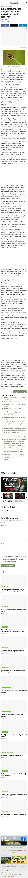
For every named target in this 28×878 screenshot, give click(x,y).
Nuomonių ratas (14, 847)
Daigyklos (7, 866)
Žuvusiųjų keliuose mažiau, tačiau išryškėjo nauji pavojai (13, 735)
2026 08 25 (4, 593)
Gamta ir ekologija (7, 752)
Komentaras (4, 525)
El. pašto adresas (6, 550)
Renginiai (11, 874)
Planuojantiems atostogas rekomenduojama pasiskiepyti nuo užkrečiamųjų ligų (13, 412)
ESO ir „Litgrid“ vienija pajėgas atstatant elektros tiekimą (13, 610)
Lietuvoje (4, 586)
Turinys (20, 874)
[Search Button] (26, 2)
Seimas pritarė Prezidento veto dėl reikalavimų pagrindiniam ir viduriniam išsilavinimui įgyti (13, 630)
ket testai (3, 865)
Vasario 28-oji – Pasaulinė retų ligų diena (14, 421)
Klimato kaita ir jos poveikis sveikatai (13, 408)
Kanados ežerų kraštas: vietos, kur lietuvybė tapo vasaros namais (14, 815)
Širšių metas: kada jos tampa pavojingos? (12, 755)
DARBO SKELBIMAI (21, 866)
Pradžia (2, 6)
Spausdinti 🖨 (20, 392)
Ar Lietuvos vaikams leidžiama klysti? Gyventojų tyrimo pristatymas (13, 774)
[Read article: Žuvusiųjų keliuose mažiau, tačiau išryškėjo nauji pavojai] (14, 726)
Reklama (15, 874)
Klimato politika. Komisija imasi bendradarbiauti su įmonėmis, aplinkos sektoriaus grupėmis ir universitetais (14, 449)
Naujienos (4, 811)
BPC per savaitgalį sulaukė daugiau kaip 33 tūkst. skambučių (14, 691)
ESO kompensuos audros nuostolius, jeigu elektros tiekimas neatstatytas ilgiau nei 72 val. (13, 590)
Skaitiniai (4, 850)
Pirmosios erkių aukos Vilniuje (12, 402)
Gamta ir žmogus (8, 6)
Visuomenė (7, 849)
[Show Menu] (1, 2)
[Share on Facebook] (5, 25)
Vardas (3, 543)
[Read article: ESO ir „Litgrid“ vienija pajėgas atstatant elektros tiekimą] (14, 601)
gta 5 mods (13, 866)
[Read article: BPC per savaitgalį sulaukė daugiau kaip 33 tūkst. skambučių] (14, 682)
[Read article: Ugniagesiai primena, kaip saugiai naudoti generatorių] (14, 706)
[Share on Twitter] (14, 25)
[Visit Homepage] (14, 2)
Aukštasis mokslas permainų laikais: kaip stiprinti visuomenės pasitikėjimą (14, 794)
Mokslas (21, 849)
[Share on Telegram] (23, 25)
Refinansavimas (15, 865)
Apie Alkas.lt (3, 876)
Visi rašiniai (15, 850)
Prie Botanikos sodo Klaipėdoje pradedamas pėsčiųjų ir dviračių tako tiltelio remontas (12, 651)
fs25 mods (8, 865)
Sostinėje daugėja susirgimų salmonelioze (15, 428)
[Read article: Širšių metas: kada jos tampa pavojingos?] (14, 747)
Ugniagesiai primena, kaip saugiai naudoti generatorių (12, 715)
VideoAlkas (9, 850)
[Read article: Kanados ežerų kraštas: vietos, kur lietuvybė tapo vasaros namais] (14, 806)
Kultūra (20, 847)
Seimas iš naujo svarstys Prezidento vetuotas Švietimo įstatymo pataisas (13, 671)
